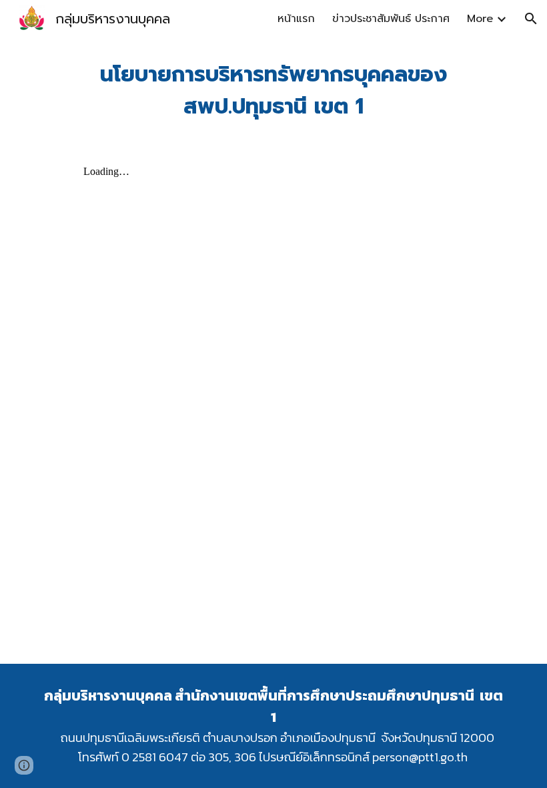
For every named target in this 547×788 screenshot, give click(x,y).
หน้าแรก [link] (296, 19)
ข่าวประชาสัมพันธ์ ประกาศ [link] (391, 19)
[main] (273, 90)
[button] (531, 19)
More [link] (480, 19)
